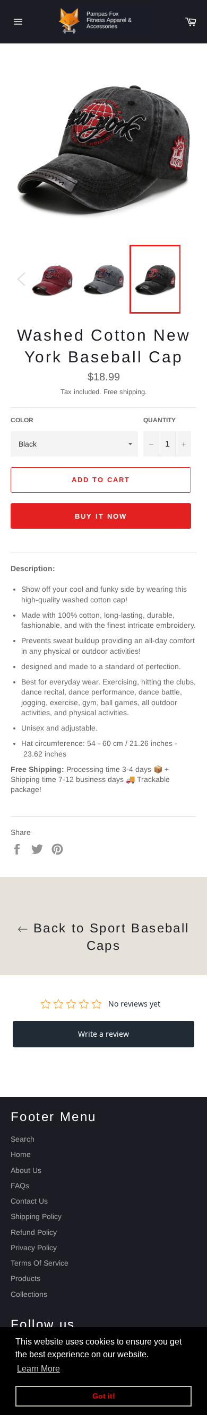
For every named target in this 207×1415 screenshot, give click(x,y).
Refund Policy (34, 1232)
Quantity (159, 420)
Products (25, 1278)
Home (21, 1154)
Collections (29, 1294)
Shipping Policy (36, 1216)
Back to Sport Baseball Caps (108, 937)
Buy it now (101, 516)
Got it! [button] (103, 1396)
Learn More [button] (38, 1368)
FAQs (20, 1185)
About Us (26, 1170)
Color (22, 420)
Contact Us (29, 1201)
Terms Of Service (39, 1263)
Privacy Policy (34, 1247)
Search (22, 1139)
